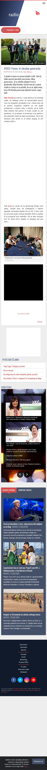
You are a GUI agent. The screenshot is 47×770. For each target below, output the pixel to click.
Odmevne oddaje (25, 570)
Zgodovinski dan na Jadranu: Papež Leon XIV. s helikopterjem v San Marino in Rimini (21, 650)
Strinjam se (38, 761)
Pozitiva (7, 72)
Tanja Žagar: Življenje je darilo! (14, 366)
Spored (23, 730)
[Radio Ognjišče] (23, 13)
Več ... (26, 766)
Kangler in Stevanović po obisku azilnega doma (21, 695)
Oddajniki (23, 753)
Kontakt (23, 735)
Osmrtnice (23, 725)
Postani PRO (23, 743)
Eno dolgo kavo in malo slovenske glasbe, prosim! (20, 374)
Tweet (39, 322)
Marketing (23, 740)
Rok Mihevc (28, 72)
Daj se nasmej (8, 370)
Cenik (23, 738)
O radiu (23, 747)
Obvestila (23, 728)
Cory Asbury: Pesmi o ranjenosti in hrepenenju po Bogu (22, 378)
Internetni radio (23, 750)
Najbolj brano (9, 570)
